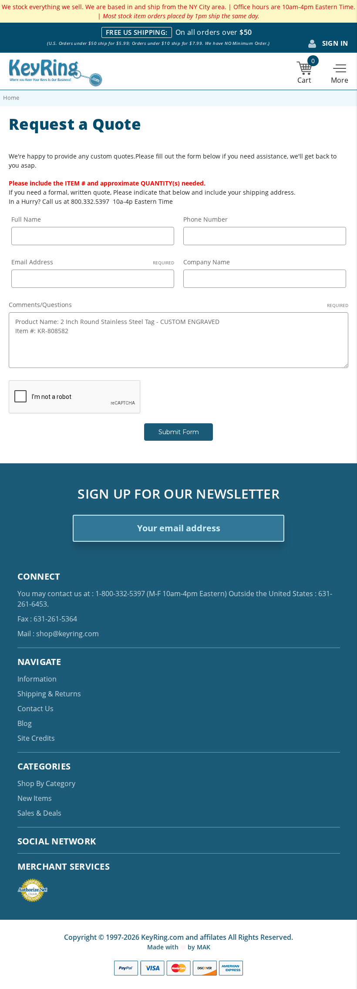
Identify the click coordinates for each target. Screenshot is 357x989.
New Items (34, 798)
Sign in (334, 43)
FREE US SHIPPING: (137, 32)
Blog (24, 723)
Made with (163, 947)
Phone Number (205, 219)
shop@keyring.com (67, 633)
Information (37, 679)
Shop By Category (46, 783)
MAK (203, 947)
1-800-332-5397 (120, 593)
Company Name (206, 262)
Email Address (92, 262)
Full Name (26, 219)
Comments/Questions (178, 304)
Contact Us (35, 708)
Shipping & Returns (49, 694)
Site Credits (36, 738)
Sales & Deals (39, 813)
